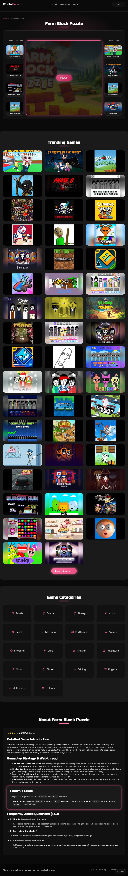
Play (64, 77)
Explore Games (62, 571)
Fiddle (11, 4)
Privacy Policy (16, 870)
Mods (75, 4)
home (5, 19)
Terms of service (31, 870)
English (117, 4)
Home (54, 4)
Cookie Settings (48, 870)
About (5, 870)
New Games (65, 4)
